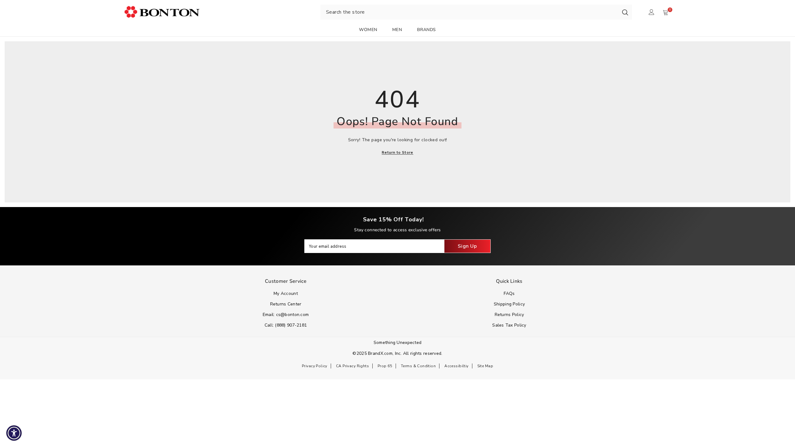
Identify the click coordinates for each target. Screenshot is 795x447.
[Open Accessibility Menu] (14, 433)
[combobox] (469, 12)
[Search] (625, 12)
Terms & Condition (418, 365)
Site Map (485, 365)
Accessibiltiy (456, 365)
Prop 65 (385, 365)
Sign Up (467, 246)
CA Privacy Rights (352, 365)
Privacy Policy (314, 365)
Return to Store (397, 152)
